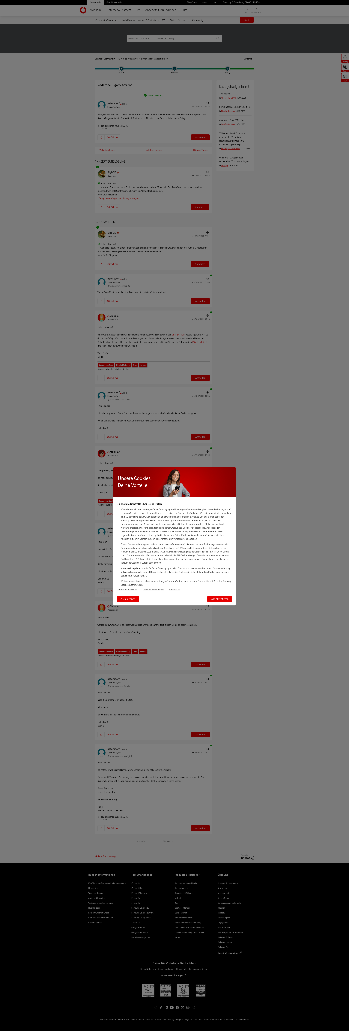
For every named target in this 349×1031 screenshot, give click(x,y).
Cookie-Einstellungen (153, 589)
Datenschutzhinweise (127, 589)
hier (164, 516)
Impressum (174, 589)
